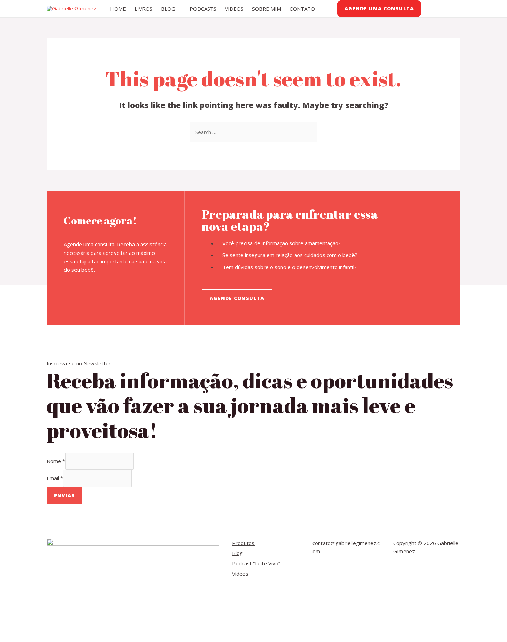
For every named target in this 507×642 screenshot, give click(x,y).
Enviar (64, 495)
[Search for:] (253, 131)
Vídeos (234, 8)
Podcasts (203, 8)
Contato (302, 8)
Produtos (243, 542)
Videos (240, 573)
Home (118, 8)
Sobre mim (266, 8)
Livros (143, 8)
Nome (56, 461)
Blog (168, 8)
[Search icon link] (491, 9)
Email (55, 478)
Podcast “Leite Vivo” (256, 563)
